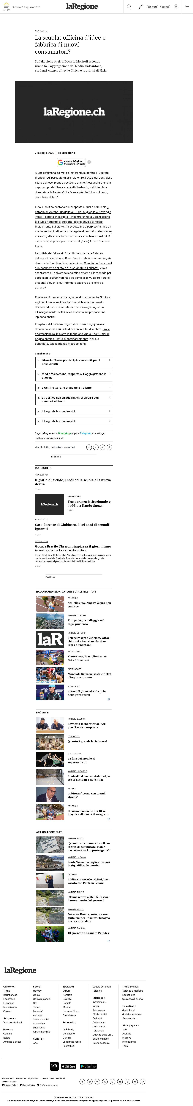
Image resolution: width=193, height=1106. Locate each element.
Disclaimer (21, 1078)
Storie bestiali (100, 1014)
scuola (67, 447)
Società (67, 1003)
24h (124, 1029)
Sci (34, 1003)
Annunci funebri (9, 1082)
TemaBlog (128, 1006)
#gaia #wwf (128, 1010)
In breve (126, 1037)
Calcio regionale (41, 998)
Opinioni (68, 1029)
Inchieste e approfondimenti (101, 1002)
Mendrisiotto (10, 1007)
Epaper (165, 6)
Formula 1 (38, 1011)
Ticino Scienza (130, 986)
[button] (82, 1081)
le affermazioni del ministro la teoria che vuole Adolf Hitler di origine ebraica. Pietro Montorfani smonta (72, 334)
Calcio (36, 994)
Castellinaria (69, 1015)
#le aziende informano (128, 1018)
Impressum (33, 1078)
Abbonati (152, 6)
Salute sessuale (101, 1042)
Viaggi (96, 1006)
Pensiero (67, 994)
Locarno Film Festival (70, 1011)
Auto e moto (99, 1026)
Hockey (37, 990)
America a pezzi (12, 1041)
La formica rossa (72, 1041)
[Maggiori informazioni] (89, 162)
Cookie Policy (28, 1085)
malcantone (57, 447)
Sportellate (39, 1023)
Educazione (128, 994)
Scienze (67, 998)
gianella (39, 447)
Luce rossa (39, 1027)
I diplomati (98, 1030)
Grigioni (7, 1011)
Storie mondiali (41, 1019)
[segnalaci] (141, 6)
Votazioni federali (12, 1022)
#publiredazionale (131, 1014)
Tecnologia (99, 1010)
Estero (7, 1029)
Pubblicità (60, 1078)
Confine (7, 1033)
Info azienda (129, 1041)
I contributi (68, 1045)
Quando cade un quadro (102, 1035)
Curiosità (97, 1018)
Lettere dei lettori (102, 986)
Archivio (126, 1033)
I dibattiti (97, 990)
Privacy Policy (10, 1085)
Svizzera (8, 1018)
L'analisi (67, 1037)
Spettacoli (68, 986)
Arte (35, 1042)
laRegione (68, 152)
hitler (47, 447)
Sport (36, 986)
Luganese (8, 1003)
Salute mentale (101, 1038)
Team (125, 1045)
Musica (67, 1007)
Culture (38, 1038)
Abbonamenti (8, 1078)
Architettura (99, 1022)
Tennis (36, 1007)
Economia (69, 1022)
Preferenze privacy (48, 1085)
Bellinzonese (10, 994)
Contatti (44, 1078)
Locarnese (9, 998)
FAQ (52, 1078)
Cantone (8, 986)
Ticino (6, 990)
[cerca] (129, 6)
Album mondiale (41, 1031)
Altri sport (38, 1015)
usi (73, 447)
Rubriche (98, 997)
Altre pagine (130, 1025)
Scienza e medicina (132, 990)
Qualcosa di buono (132, 998)
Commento (69, 1033)
